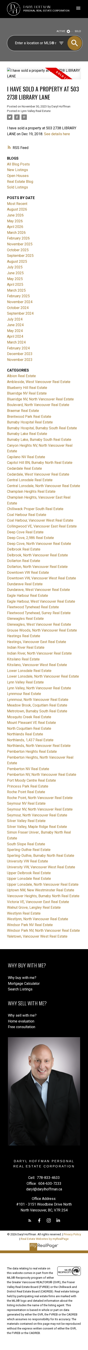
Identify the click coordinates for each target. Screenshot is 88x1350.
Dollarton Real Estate (23, 561)
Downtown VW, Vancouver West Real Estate (41, 578)
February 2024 (18, 348)
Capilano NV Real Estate (26, 457)
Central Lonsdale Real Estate (30, 480)
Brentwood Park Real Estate (29, 416)
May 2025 (15, 279)
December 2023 (19, 354)
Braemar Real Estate (23, 411)
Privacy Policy (72, 1234)
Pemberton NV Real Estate (28, 769)
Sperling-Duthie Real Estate (29, 850)
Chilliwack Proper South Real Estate (35, 509)
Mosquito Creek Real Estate (29, 717)
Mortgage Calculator (24, 983)
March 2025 (16, 290)
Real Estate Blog (20, 181)
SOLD (78, 31)
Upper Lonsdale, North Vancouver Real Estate (43, 884)
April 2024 (15, 336)
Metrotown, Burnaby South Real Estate (37, 711)
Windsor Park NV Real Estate (30, 925)
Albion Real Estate (21, 376)
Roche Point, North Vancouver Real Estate (40, 798)
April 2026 (15, 227)
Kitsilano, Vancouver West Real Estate (37, 665)
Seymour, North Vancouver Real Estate (37, 815)
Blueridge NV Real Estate (27, 393)
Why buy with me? (22, 978)
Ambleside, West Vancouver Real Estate (38, 382)
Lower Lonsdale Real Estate (29, 671)
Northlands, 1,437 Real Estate (30, 740)
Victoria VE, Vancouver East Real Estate (38, 902)
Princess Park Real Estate (27, 786)
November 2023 (19, 360)
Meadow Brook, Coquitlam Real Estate (37, 705)
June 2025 (15, 273)
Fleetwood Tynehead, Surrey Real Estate (39, 613)
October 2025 (18, 250)
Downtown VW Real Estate (28, 572)
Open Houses (18, 176)
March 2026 (16, 232)
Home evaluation (21, 1021)
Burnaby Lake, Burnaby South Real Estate (39, 439)
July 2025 (15, 267)
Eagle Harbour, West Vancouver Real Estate (41, 601)
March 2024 (16, 342)
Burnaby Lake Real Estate (27, 434)
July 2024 (15, 319)
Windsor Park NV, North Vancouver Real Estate (43, 930)
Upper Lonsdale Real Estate (29, 878)
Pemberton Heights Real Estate (32, 751)
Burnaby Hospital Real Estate (30, 422)
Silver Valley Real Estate (26, 821)
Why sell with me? (22, 1015)
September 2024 (20, 313)
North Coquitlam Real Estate (29, 728)
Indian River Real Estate (25, 647)
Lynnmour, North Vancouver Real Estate (37, 699)
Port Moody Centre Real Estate (31, 780)
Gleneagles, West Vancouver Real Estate (39, 624)
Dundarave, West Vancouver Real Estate (38, 590)
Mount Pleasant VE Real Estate (31, 722)
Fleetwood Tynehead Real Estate (33, 607)
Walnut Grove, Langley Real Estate (34, 907)
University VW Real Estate (27, 861)
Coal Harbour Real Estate (26, 515)
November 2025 (19, 244)
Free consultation (21, 1027)
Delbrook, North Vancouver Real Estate (37, 555)
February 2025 (18, 296)
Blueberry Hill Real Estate (27, 388)
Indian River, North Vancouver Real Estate (39, 653)
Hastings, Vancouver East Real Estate (36, 642)
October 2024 (18, 308)
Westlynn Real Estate (24, 913)
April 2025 (15, 284)
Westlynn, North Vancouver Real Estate (37, 919)
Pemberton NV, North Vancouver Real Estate (41, 774)
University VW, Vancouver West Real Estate (41, 867)
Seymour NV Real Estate (26, 803)
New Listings (17, 170)
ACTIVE (61, 31)
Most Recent (17, 204)
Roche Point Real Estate (26, 792)
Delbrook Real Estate (23, 549)
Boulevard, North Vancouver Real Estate (38, 405)
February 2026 (18, 238)
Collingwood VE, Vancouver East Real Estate (42, 526)
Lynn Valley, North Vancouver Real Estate (39, 688)
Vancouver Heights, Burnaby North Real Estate (43, 896)
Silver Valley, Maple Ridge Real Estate (37, 827)
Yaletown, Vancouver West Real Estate (37, 936)
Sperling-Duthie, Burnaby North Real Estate (40, 855)
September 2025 (20, 255)
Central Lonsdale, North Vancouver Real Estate (43, 486)
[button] (30, 1220)
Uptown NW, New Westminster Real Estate (40, 890)
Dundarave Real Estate (25, 584)
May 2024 (15, 331)
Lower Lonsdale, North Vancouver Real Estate (43, 676)
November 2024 (19, 302)
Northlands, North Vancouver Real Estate (39, 746)
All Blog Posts (18, 164)
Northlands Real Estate (25, 734)
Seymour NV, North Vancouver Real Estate (40, 809)
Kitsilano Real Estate (23, 659)
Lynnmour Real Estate (24, 694)
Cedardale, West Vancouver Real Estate (38, 474)
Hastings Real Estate (23, 636)
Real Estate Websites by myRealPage (45, 1239)
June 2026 (15, 215)
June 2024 (15, 325)
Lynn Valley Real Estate (36, 111)
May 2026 (15, 221)
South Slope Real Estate (26, 844)
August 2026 (17, 209)
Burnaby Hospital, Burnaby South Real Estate (42, 428)
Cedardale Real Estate (24, 468)
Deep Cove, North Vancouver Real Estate (39, 543)
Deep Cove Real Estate (25, 532)
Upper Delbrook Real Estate (29, 873)
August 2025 (17, 261)
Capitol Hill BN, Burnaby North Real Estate (39, 462)
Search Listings (20, 989)
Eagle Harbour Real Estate (27, 595)
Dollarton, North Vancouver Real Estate (37, 567)
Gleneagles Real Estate (25, 618)
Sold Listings (17, 187)
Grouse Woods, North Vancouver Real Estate (42, 630)
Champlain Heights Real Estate (31, 491)
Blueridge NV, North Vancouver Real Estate (40, 399)
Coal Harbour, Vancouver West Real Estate (40, 520)
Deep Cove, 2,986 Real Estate (30, 538)
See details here (57, 134)
